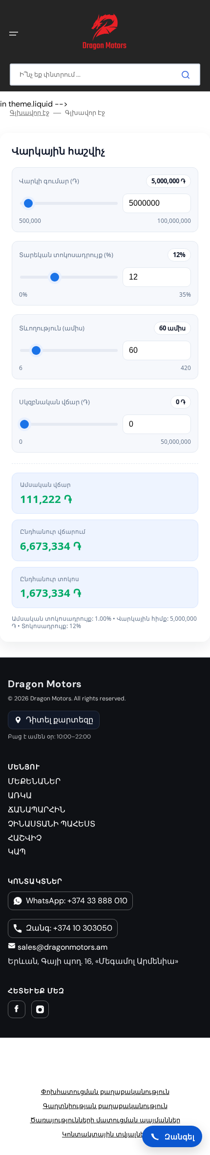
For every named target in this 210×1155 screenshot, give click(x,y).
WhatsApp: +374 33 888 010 (76, 900)
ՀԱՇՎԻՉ (25, 838)
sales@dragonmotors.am (61, 947)
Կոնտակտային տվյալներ (105, 1134)
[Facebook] (16, 1009)
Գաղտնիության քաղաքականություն (105, 1106)
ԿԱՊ (17, 852)
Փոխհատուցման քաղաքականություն (105, 1092)
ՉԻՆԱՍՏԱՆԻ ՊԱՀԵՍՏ (51, 824)
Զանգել (179, 1136)
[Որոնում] (187, 75)
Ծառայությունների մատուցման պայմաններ (105, 1120)
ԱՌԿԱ (20, 795)
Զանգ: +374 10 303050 (69, 928)
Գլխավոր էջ (29, 113)
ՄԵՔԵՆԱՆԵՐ (34, 781)
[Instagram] (40, 1009)
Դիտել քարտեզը (59, 720)
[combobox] (105, 75)
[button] (13, 33)
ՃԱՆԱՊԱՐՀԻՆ (36, 810)
